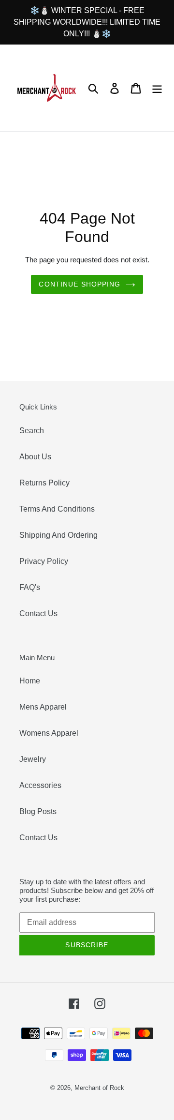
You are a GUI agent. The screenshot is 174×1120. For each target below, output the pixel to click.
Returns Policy (44, 483)
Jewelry (32, 759)
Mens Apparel (43, 707)
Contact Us (38, 613)
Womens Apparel (48, 733)
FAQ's (29, 587)
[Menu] (157, 87)
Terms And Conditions (57, 509)
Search (31, 430)
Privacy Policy (43, 561)
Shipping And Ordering (58, 535)
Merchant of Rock (99, 1087)
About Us (35, 457)
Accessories (40, 785)
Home (29, 681)
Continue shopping (79, 284)
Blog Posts (38, 811)
